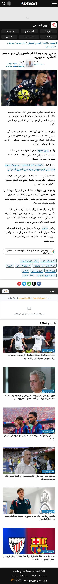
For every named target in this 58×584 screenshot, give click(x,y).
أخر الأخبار (29, 31)
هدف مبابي (28, 275)
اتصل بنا (43, 575)
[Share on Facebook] (39, 284)
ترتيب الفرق (29, 36)
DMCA (33, 575)
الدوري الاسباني (23, 265)
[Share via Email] (19, 284)
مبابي (45, 228)
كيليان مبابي (37, 270)
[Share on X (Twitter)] (34, 284)
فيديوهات (10, 31)
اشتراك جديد (24, 298)
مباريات (48, 36)
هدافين (9, 36)
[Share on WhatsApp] (29, 284)
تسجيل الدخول (39, 298)
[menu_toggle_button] (54, 3)
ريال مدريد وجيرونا (29, 260)
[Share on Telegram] (24, 284)
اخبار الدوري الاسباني (46, 275)
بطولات (16, 571)
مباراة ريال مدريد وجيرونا (44, 265)
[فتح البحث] (3, 3)
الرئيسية (48, 31)
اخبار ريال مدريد (48, 260)
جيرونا (10, 265)
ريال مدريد (43, 150)
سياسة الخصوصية (20, 575)
